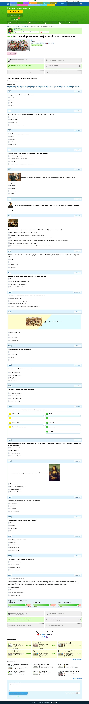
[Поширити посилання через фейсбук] (44, 637)
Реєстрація (76, 4)
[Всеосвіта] (8, 4)
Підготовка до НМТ (31, 1)
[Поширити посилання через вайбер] (47, 637)
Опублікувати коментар (18, 693)
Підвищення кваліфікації (20, 1)
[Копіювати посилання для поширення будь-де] (42, 637)
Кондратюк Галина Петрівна (22, 29)
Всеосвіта (9, 26)
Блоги (12, 1)
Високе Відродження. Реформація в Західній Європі (30, 88)
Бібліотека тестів (16, 26)
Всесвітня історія (25, 26)
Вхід (71, 4)
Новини (9, 1)
